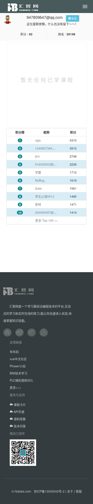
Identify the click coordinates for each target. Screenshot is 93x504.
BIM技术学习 (18, 373)
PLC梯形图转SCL (21, 380)
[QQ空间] (9, 332)
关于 (70, 491)
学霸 (38, 172)
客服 (79, 491)
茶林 (38, 204)
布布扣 (14, 352)
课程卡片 (19, 404)
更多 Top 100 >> (46, 220)
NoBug (39, 180)
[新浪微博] (21, 332)
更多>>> (15, 387)
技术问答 (19, 426)
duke (38, 188)
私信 (74, 18)
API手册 (18, 412)
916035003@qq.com (49, 164)
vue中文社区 (18, 359)
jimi (37, 156)
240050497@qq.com (49, 212)
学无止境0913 (44, 196)
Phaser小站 (18, 366)
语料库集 (19, 419)
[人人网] (46, 332)
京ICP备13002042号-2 (49, 491)
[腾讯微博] (33, 332)
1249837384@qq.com (50, 148)
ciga (38, 140)
